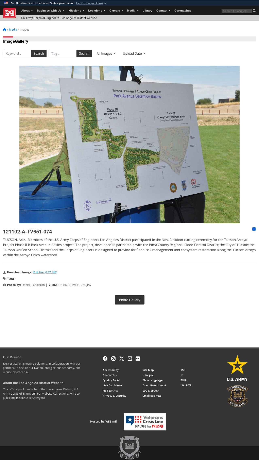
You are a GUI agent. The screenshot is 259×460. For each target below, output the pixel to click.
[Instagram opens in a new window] (113, 358)
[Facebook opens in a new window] (105, 358)
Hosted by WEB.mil (103, 421)
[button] (91, 3)
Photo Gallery (129, 299)
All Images (105, 53)
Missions (75, 10)
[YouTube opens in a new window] (130, 358)
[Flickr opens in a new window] (138, 358)
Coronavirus (182, 10)
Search (39, 53)
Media (131, 10)
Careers (115, 10)
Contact (162, 10)
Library (147, 10)
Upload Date (133, 53)
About (26, 10)
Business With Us (49, 10)
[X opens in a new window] (121, 358)
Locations (95, 10)
